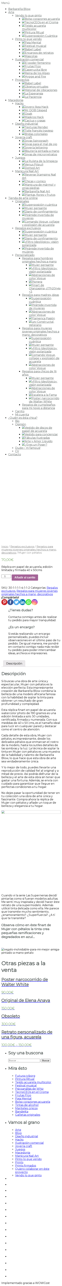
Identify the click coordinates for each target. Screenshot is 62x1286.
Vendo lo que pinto (28, 15)
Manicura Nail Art (27, 171)
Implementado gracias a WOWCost (25, 1283)
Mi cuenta (22, 414)
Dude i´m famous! (27, 448)
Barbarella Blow (19, 9)
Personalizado (25, 255)
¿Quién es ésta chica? (22, 417)
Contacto (14, 454)
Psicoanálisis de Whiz (29, 1088)
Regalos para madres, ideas (40, 295)
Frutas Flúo (23, 1095)
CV (17, 451)
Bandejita (21, 1111)
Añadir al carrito (24, 577)
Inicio (4, 546)
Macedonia (15, 100)
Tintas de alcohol (27, 1105)
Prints (19, 1162)
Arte (11, 12)
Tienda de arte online (23, 198)
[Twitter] (16, 602)
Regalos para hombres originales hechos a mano (39, 260)
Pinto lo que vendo (28, 39)
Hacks (19, 103)
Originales (22, 201)
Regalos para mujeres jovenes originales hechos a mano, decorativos (40, 331)
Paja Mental (23, 1098)
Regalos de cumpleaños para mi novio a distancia (38, 406)
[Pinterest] (4, 602)
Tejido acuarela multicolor (33, 1082)
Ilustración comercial (29, 59)
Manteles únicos (26, 1108)
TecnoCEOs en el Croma (32, 1092)
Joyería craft (23, 137)
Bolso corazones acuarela (32, 1101)
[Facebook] (10, 602)
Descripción (14, 663)
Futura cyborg (25, 1075)
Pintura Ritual (24, 1079)
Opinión (20, 424)
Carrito (19, 411)
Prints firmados (25, 1165)
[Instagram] (35, 602)
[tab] (14, 663)
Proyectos (22, 79)
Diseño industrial (26, 123)
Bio (17, 421)
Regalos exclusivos (28, 228)
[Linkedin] (22, 602)
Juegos (20, 157)
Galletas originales (27, 1114)
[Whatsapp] (28, 602)
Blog (18, 1133)
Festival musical (26, 1085)
